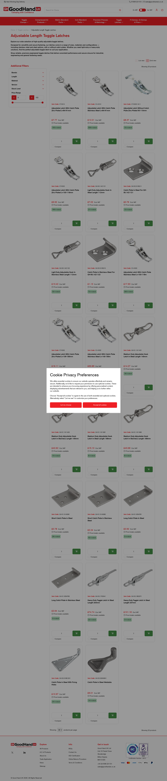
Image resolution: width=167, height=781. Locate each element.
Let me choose (65, 405)
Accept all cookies (100, 405)
